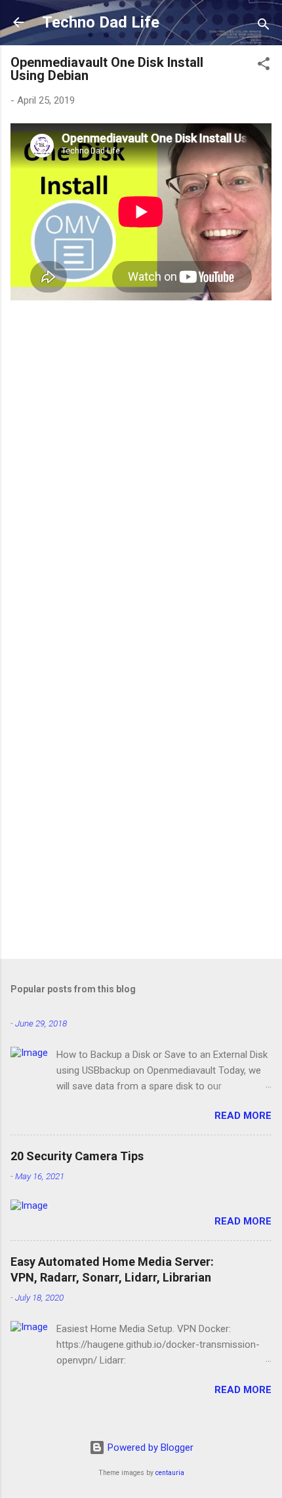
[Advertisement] (141, 797)
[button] (264, 66)
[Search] (264, 27)
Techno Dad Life (100, 22)
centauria (169, 1472)
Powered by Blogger (149, 1447)
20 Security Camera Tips (77, 1156)
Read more (243, 1116)
